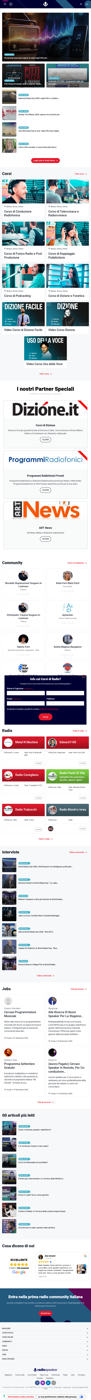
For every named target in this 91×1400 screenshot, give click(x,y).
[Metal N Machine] (23, 751)
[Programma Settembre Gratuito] (23, 1071)
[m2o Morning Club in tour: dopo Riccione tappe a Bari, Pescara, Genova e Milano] (45, 129)
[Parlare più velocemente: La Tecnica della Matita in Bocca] (45, 1177)
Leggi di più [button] (42, 1276)
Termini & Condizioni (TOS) (80, 1387)
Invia (45, 717)
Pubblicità (49, 1378)
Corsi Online (32, 1375)
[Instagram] (42, 1382)
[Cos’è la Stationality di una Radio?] (45, 1161)
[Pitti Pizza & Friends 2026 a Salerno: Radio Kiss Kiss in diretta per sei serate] (23, 76)
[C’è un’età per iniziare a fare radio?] (45, 1144)
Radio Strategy (24, 1143)
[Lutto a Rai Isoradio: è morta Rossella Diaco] (45, 146)
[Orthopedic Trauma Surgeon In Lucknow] (23, 615)
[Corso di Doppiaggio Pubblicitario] (67, 242)
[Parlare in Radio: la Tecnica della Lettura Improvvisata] (45, 1210)
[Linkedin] (48, 1382)
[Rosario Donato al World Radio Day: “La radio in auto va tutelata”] (45, 881)
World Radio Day (24, 863)
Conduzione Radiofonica (24, 1126)
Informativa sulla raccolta (21, 1397)
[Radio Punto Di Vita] (67, 785)
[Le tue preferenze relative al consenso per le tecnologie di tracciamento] (4, 1396)
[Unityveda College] (67, 674)
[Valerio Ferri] (23, 645)
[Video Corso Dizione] (67, 318)
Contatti (40, 1378)
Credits (45, 1389)
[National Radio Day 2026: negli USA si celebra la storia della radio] (45, 97)
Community (55, 1375)
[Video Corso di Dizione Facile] (23, 318)
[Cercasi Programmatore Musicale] (23, 1019)
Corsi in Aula (19, 1375)
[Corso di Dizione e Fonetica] (67, 282)
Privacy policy (58, 1387)
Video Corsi (44, 1375)
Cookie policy (67, 1387)
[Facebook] (37, 1382)
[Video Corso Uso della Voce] (45, 352)
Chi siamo (81, 1375)
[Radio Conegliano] (23, 785)
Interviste (23, 896)
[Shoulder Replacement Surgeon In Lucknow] (23, 583)
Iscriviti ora (45, 1313)
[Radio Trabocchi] (23, 818)
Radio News (23, 95)
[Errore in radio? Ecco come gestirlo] (45, 1193)
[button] (83, 676)
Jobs (73, 1375)
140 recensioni (23, 1268)
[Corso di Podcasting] (23, 282)
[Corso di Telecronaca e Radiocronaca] (67, 199)
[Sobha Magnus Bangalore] (67, 645)
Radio (65, 1375)
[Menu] (81, 4)
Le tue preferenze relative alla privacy (57, 1397)
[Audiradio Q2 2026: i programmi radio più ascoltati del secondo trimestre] (67, 76)
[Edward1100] (67, 751)
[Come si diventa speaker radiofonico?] (45, 1128)
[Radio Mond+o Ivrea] (67, 818)
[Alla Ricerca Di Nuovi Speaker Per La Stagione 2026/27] (67, 1019)
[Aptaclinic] (67, 615)
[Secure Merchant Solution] (23, 674)
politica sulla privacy (49, 709)
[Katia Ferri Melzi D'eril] (67, 583)
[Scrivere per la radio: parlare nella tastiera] (45, 1226)
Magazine (8, 1375)
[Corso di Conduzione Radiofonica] (23, 199)
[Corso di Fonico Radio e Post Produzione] (23, 242)
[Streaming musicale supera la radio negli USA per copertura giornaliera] (45, 37)
